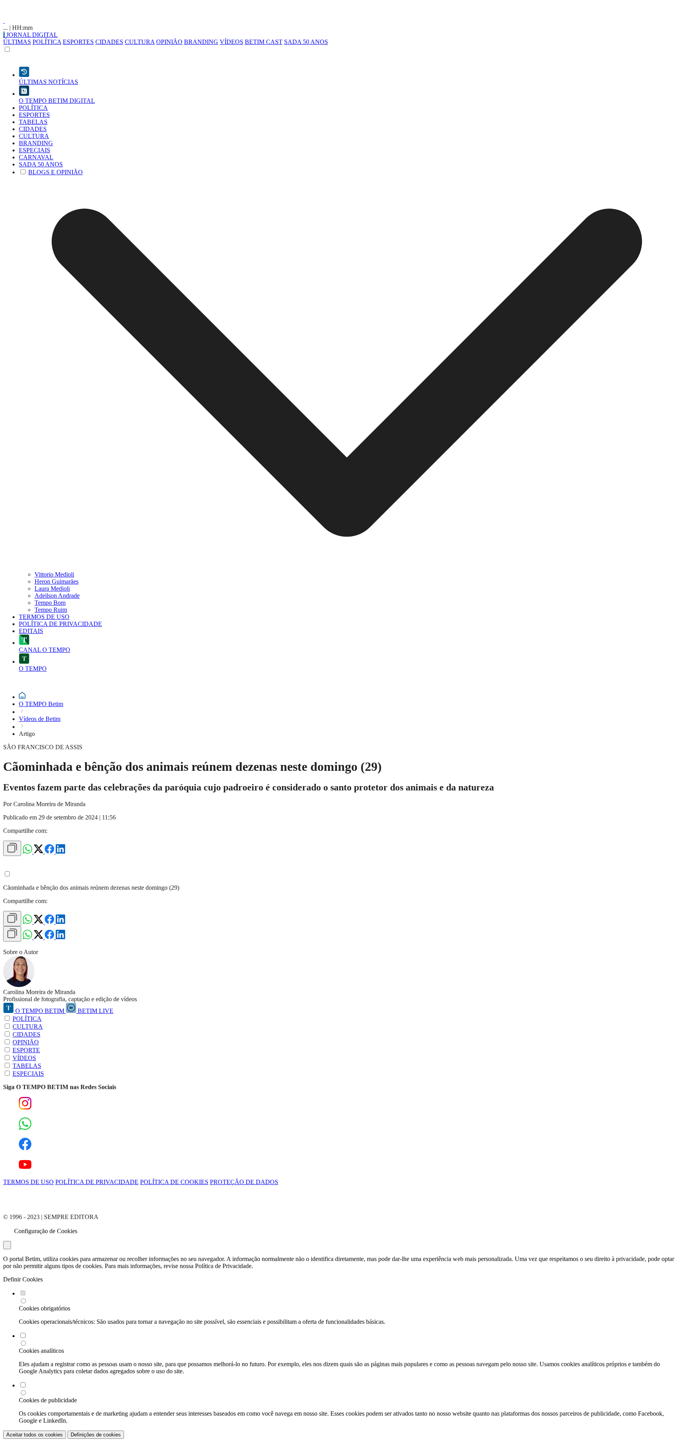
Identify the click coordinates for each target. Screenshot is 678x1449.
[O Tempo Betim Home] (4, 20)
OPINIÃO (169, 41)
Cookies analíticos (41, 1350)
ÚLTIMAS (17, 41)
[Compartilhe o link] (12, 848)
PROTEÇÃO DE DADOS (244, 1182)
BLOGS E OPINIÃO (55, 172)
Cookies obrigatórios (44, 1308)
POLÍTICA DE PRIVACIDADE (97, 1182)
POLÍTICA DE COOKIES (174, 1182)
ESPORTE (26, 1050)
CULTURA (140, 41)
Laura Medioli (52, 588)
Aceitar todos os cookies (34, 1435)
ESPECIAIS (28, 1073)
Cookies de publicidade (48, 1400)
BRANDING (201, 41)
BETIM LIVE (94, 1010)
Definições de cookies (96, 1435)
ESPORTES (78, 41)
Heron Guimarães (56, 581)
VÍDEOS (231, 41)
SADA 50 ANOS (306, 41)
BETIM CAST (263, 41)
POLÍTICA (47, 41)
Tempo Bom (50, 602)
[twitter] (39, 851)
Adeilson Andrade (57, 595)
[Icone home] (22, 696)
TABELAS (27, 1065)
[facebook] (50, 851)
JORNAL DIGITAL (31, 34)
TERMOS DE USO (28, 1182)
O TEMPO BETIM (40, 1010)
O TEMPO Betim (41, 704)
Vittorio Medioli (54, 574)
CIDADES (109, 41)
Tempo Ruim (51, 609)
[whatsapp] (28, 851)
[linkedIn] (60, 851)
